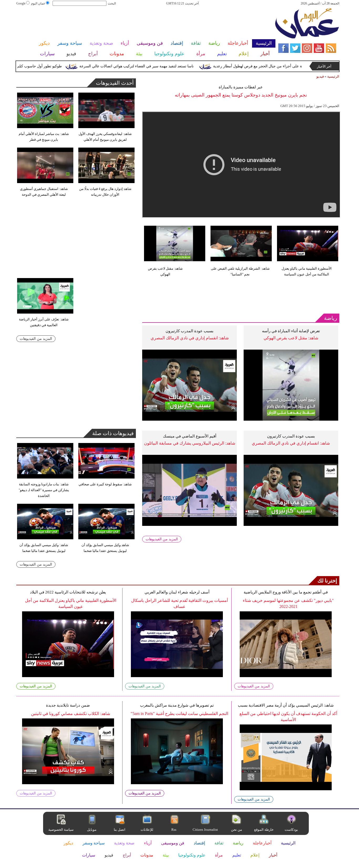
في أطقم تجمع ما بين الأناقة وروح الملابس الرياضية (286, 592)
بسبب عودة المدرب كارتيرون (189, 331)
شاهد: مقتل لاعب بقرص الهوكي (165, 271)
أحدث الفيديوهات (115, 83)
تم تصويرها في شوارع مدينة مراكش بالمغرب (177, 705)
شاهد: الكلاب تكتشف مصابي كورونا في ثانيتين (70, 713)
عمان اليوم (38, 3)
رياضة (330, 318)
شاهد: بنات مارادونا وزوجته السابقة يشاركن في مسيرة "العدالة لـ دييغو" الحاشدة (44, 490)
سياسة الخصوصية (61, 830)
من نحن (236, 830)
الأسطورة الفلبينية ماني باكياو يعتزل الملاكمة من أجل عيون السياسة (306, 271)
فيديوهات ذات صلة (113, 433)
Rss (174, 830)
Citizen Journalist (205, 830)
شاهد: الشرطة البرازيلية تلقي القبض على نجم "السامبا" (240, 271)
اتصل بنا (119, 830)
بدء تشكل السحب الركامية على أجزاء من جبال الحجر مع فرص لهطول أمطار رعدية (290, 66)
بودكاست (291, 830)
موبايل (92, 830)
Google (20, 3)
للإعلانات (147, 830)
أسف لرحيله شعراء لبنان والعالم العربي (177, 592)
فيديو (320, 76)
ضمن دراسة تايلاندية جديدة (68, 705)
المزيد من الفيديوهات (162, 539)
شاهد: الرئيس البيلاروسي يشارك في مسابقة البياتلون (189, 443)
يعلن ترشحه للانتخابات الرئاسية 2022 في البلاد (68, 592)
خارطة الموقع (264, 830)
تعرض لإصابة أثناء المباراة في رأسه (291, 331)
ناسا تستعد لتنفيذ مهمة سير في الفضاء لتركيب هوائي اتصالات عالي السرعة (150, 66)
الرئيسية (333, 76)
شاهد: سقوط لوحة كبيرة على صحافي (105, 484)
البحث (112, 3)
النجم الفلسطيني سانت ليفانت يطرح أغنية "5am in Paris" (179, 713)
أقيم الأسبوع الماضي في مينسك (189, 436)
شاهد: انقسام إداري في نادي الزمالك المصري (190, 338)
